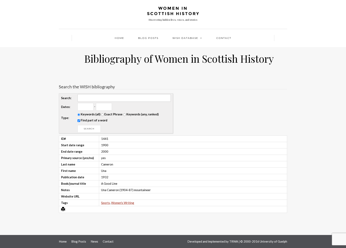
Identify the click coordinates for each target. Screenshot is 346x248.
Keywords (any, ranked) (142, 114)
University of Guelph (273, 241)
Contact (223, 37)
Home (119, 37)
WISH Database (185, 37)
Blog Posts (148, 37)
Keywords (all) (90, 114)
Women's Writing (122, 203)
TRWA (233, 241)
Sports (105, 203)
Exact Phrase (113, 114)
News (94, 241)
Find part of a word (93, 120)
